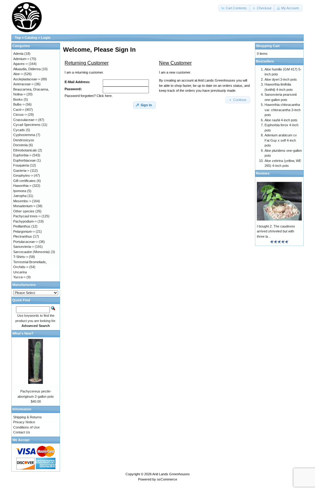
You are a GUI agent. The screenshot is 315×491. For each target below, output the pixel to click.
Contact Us (21, 432)
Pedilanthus (21, 226)
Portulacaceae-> (25, 241)
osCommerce (167, 479)
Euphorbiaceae (24, 160)
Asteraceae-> (23, 84)
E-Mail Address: (77, 82)
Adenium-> (21, 59)
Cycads (19, 130)
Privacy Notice (24, 422)
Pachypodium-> (25, 221)
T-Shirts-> (20, 257)
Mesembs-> (22, 201)
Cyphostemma (24, 135)
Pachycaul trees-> (27, 216)
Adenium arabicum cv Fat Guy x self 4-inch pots (281, 140)
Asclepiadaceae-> (26, 79)
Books (18, 99)
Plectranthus (22, 236)
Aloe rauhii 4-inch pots (281, 120)
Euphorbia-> (22, 155)
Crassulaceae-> (25, 120)
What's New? (23, 333)
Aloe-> (18, 74)
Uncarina (20, 272)
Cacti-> (18, 109)
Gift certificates (24, 181)
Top (18, 37)
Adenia (18, 53)
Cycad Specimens (27, 125)
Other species (23, 211)
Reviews (262, 173)
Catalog (31, 37)
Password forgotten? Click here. (89, 96)
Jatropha (19, 196)
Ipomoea (19, 191)
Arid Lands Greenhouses (171, 474)
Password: (73, 89)
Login (45, 37)
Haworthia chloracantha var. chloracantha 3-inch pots (283, 110)
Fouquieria (21, 165)
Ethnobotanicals (25, 150)
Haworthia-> (22, 185)
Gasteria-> (21, 170)
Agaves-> (20, 64)
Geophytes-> (23, 175)
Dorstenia (20, 145)
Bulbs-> (19, 104)
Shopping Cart (268, 46)
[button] (234, 8)
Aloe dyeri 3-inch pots (281, 79)
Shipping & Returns (27, 417)
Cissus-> (20, 114)
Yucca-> (19, 277)
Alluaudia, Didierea (27, 69)
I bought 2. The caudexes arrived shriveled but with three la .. (276, 231)
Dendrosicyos (23, 140)
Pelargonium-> (24, 231)
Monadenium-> (24, 206)
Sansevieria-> (23, 246)
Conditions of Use (26, 427)
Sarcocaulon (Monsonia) (31, 252)
